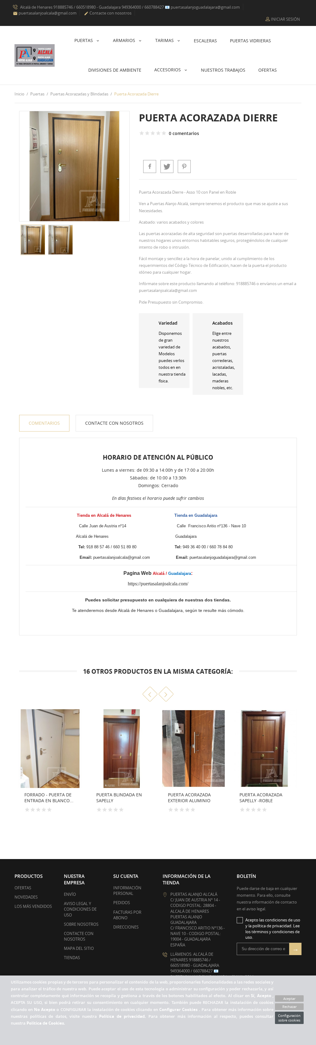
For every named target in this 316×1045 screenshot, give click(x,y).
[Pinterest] (184, 166)
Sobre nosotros (81, 924)
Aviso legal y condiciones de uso (80, 909)
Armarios (124, 40)
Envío (70, 894)
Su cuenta (125, 876)
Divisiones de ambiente (114, 70)
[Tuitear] (166, 166)
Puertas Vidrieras (250, 41)
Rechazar (289, 1006)
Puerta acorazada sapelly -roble (260, 798)
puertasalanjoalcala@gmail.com (45, 13)
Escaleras (205, 41)
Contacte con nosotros (107, 13)
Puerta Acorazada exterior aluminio (189, 798)
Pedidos (121, 902)
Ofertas (267, 70)
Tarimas (165, 40)
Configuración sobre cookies (289, 1017)
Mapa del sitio (79, 948)
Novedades (26, 897)
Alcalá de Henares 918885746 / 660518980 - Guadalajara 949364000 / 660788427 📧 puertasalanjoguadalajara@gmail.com (129, 7)
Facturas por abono (127, 915)
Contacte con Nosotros (114, 423)
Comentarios (44, 423)
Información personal (127, 890)
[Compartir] (149, 166)
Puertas (84, 40)
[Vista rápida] (74, 810)
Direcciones (126, 927)
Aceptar (289, 998)
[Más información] (16, 810)
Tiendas (72, 957)
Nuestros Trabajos (223, 70)
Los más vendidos (33, 906)
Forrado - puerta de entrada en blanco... (48, 798)
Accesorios (168, 70)
